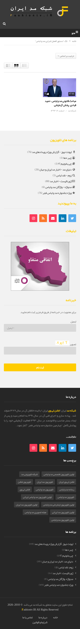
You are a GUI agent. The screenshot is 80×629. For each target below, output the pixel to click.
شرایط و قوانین (40, 622)
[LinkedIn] (62, 218)
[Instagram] (33, 218)
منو (73, 33)
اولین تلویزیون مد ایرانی (63, 512)
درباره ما (42, 617)
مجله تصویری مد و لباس (35, 512)
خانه (74, 41)
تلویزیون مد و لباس (44, 489)
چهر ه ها (67, 158)
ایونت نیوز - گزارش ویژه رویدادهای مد (52, 152)
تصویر (72, 344)
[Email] (53, 218)
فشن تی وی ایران (66, 482)
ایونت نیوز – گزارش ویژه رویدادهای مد (54, 544)
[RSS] (43, 218)
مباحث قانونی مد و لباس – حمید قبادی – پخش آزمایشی (60, 103)
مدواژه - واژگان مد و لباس (58, 187)
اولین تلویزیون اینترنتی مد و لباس (58, 504)
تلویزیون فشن (24, 482)
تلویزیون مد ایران (45, 482)
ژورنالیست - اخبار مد (61, 181)
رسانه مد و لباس (66, 489)
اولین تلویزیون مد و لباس (62, 520)
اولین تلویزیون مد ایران (26, 504)
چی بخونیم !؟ (65, 163)
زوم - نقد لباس (64, 175)
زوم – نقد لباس (66, 567)
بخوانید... (71, 436)
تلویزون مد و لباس (65, 497)
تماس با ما (27, 617)
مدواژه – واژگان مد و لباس (60, 579)
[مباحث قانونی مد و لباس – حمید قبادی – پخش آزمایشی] (59, 87)
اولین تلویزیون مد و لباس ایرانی (37, 497)
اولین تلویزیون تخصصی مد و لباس (58, 474)
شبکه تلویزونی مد (29, 474)
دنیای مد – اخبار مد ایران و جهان (57, 561)
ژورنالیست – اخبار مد (63, 573)
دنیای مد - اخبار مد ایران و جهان (55, 169)
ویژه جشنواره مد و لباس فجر (57, 193)
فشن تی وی (25, 489)
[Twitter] (72, 218)
